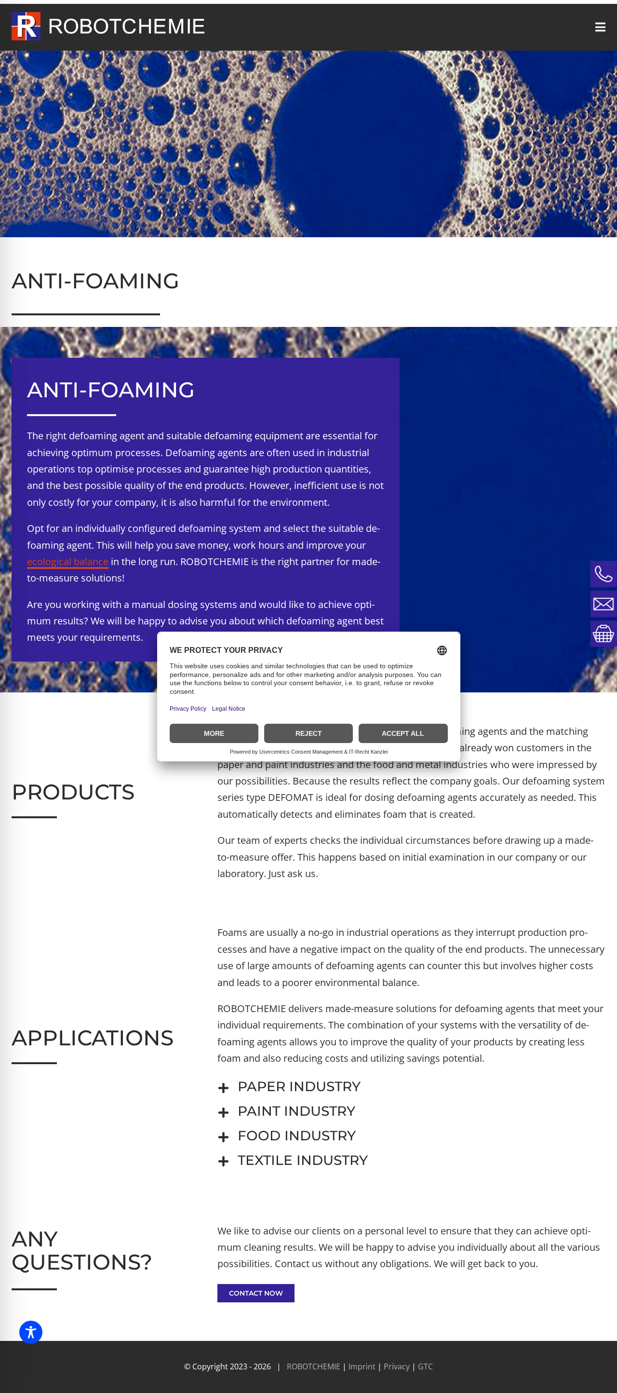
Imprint (363, 1366)
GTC (425, 1366)
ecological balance (67, 561)
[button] (411, 1086)
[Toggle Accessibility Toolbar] (30, 1332)
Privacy (398, 1366)
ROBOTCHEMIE (313, 1366)
